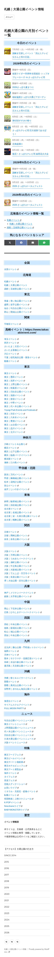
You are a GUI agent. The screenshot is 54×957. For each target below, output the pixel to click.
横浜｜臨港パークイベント (16, 455)
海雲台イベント (11, 701)
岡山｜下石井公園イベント (16, 608)
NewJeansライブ (12, 806)
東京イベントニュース (14, 724)
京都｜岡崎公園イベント (15, 535)
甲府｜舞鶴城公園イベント (16, 478)
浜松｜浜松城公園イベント (16, 505)
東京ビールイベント (13, 758)
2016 (6, 868)
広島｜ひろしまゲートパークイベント (22, 612)
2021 (6, 900)
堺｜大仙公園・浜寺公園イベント (20, 581)
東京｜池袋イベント (13, 395)
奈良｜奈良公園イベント (15, 539)
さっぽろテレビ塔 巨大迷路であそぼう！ (29, 132)
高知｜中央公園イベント (15, 635)
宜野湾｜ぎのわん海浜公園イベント (21, 689)
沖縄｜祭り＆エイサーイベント (19, 678)
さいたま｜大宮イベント (15, 346)
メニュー (9, 17)
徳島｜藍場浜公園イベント (16, 628)
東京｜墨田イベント (13, 377)
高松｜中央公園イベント (15, 624)
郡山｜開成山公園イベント (16, 312)
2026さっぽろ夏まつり (23, 87)
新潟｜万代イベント (13, 474)
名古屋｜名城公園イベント (16, 512)
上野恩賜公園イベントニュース (19, 728)
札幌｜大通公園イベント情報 (24, 9)
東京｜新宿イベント (13, 399)
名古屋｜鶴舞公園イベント (16, 520)
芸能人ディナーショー (14, 784)
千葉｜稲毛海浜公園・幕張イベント (21, 357)
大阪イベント (10, 551)
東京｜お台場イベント (14, 425)
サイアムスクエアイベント (16, 705)
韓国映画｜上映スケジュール (17, 799)
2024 (6, 919)
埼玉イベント (10, 339)
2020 (6, 894)
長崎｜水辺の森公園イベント (17, 662)
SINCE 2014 (10, 855)
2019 (6, 887)
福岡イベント (10, 651)
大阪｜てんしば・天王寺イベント (20, 573)
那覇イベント (10, 682)
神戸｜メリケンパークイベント (19, 593)
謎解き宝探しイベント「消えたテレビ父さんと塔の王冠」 (30, 55)
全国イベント (10, 269)
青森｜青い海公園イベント (16, 301)
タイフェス (9, 777)
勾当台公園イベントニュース (17, 720)
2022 (6, 907)
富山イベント (10, 485)
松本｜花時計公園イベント (16, 482)
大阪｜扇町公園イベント (15, 562)
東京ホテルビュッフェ (14, 766)
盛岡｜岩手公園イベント (15, 304)
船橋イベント (10, 361)
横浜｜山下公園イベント (15, 451)
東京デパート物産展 (13, 762)
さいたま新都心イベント (15, 350)
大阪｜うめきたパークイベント (19, 559)
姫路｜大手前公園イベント (16, 596)
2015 (6, 862)
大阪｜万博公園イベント (15, 555)
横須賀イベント (11, 459)
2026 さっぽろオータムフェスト (27, 186)
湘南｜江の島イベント (14, 462)
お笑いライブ (10, 788)
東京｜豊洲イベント (13, 421)
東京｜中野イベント (13, 403)
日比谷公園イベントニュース (17, 735)
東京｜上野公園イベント (15, 384)
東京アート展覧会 (12, 769)
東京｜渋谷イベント (13, 414)
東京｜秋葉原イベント (14, 388)
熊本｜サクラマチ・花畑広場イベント (22, 658)
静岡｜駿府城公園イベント (16, 501)
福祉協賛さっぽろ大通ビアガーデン (29, 97)
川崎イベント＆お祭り (14, 444)
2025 (6, 926)
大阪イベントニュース (14, 742)
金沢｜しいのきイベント (15, 489)
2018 (6, 881)
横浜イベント (10, 448)
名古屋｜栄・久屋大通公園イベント (21, 516)
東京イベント (10, 373)
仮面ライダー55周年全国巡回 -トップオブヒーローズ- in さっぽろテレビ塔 (30, 75)
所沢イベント (10, 343)
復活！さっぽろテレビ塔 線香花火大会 (30, 154)
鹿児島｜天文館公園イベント (17, 666)
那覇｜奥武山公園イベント (16, 685)
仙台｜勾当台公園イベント (16, 308)
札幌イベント (13, 220)
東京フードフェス (12, 755)
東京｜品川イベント (13, 428)
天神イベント (10, 655)
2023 (6, 913)
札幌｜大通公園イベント (21, 224)
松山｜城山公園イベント (15, 632)
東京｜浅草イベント (13, 381)
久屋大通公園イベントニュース (19, 739)
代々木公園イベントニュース (17, 731)
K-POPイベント (11, 802)
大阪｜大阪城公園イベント (16, 570)
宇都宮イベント (11, 324)
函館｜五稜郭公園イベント (19, 227)
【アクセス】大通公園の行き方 (19, 849)
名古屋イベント (11, 509)
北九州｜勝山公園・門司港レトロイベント (24, 647)
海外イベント (10, 773)
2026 (6, 932)
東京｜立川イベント (13, 432)
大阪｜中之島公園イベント (16, 566)
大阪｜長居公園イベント (15, 577)
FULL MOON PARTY (14, 708)
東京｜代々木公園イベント (16, 406)
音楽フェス (9, 780)
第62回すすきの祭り (21, 120)
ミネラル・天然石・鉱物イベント (20, 791)
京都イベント (10, 532)
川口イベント (10, 354)
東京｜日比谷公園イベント (16, 392)
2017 (6, 874)
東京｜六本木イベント (14, 417)
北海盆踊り (17, 144)
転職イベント (10, 795)
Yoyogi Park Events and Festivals (19, 410)
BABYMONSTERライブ (15, 810)
